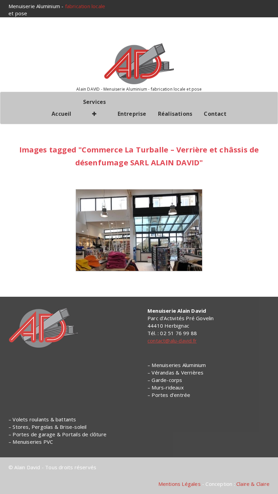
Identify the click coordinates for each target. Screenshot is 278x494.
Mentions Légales (179, 483)
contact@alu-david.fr (172, 340)
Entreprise (132, 113)
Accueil (61, 113)
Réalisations (175, 113)
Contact (215, 113)
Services (94, 102)
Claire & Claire (253, 483)
